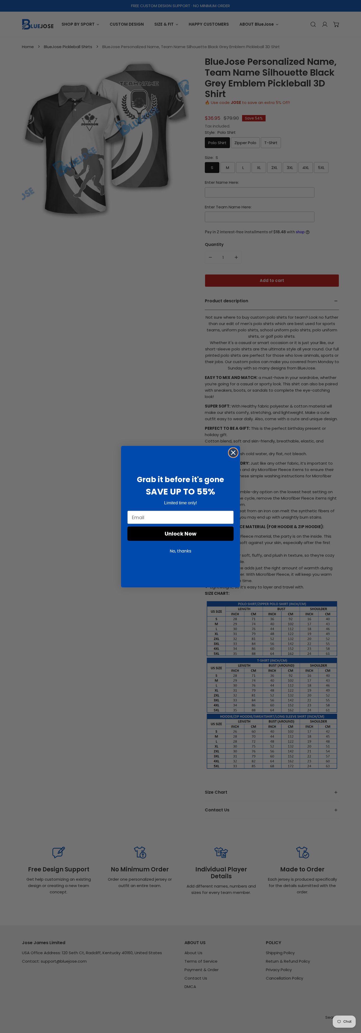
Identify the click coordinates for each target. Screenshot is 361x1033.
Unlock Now (180, 533)
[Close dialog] (233, 452)
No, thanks (180, 551)
